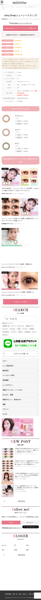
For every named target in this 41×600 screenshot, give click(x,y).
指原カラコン (30, 326)
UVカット (5, 335)
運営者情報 (8, 594)
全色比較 (27, 332)
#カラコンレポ (5, 267)
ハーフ (13, 326)
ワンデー (25, 329)
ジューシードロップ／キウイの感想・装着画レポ (17, 264)
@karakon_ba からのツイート (12, 528)
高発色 (32, 329)
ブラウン (14, 332)
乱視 (19, 329)
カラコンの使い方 (21, 353)
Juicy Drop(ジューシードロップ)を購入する (21, 28)
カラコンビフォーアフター (9, 7)
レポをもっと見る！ (21, 302)
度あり (21, 332)
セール (34, 332)
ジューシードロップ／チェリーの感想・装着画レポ (18, 292)
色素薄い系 (6, 326)
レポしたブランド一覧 (21, 7)
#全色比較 (4, 223)
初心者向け (6, 332)
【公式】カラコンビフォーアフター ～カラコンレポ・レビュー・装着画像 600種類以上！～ (20, 2)
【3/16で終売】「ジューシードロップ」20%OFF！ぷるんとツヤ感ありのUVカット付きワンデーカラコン (20, 189)
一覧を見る (21, 501)
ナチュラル (21, 326)
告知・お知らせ (23, 594)
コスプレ (5, 329)
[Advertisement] (20, 571)
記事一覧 (15, 594)
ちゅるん (13, 329)
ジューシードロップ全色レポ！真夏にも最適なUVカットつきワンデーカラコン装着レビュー (20, 219)
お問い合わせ (32, 594)
